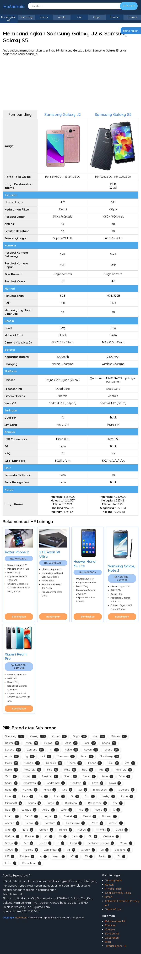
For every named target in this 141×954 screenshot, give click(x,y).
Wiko (66, 809)
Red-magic (75, 823)
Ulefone (11, 836)
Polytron (78, 783)
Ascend (11, 823)
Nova (114, 783)
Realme (114, 17)
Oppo (97, 17)
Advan (90, 749)
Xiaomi (44, 17)
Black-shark (102, 789)
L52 (9, 856)
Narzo (29, 776)
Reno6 (83, 829)
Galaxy (37, 736)
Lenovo (12, 749)
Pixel (113, 763)
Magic (100, 809)
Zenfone (35, 749)
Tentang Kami (113, 880)
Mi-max (102, 829)
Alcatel (115, 823)
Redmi (11, 743)
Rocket (31, 836)
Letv (77, 836)
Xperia (108, 743)
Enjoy (75, 843)
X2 (48, 836)
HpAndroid (14, 6)
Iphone (111, 749)
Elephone (122, 849)
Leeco (44, 843)
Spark (10, 783)
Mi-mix (125, 843)
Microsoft (13, 803)
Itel (82, 789)
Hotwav (29, 789)
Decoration (112, 937)
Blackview (73, 803)
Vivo (79, 17)
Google (31, 763)
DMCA (108, 897)
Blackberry (109, 756)
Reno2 (31, 823)
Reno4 (89, 816)
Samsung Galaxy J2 (62, 114)
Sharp (70, 776)
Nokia (71, 749)
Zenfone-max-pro (100, 843)
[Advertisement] (70, 83)
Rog (87, 769)
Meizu (11, 763)
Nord (27, 829)
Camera (110, 929)
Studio (10, 843)
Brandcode (97, 803)
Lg (29, 756)
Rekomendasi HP (115, 921)
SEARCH (129, 6)
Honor (94, 763)
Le (104, 849)
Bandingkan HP (8, 18)
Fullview (26, 856)
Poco (86, 756)
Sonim (104, 856)
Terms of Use (113, 909)
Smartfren (32, 783)
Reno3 (65, 829)
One (66, 789)
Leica (10, 863)
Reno (10, 789)
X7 (74, 856)
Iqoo (27, 796)
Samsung (26, 17)
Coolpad (126, 789)
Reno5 (31, 816)
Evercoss (65, 756)
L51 (120, 856)
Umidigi (107, 796)
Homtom (52, 823)
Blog (108, 941)
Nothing (109, 816)
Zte (129, 763)
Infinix (31, 743)
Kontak (109, 884)
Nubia (11, 769)
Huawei (51, 743)
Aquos (34, 803)
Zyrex (121, 829)
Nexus (58, 856)
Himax (49, 789)
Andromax (55, 783)
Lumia (52, 803)
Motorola (32, 769)
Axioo (47, 809)
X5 (70, 849)
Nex (117, 803)
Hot (45, 756)
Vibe (124, 776)
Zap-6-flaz (52, 849)
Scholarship (112, 933)
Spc (89, 796)
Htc (103, 769)
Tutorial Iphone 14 (115, 945)
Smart (88, 776)
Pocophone (31, 863)
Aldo (10, 829)
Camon (45, 829)
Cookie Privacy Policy (118, 892)
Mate (69, 769)
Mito (82, 809)
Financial (110, 925)
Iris (43, 796)
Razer (96, 823)
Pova (107, 776)
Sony (89, 743)
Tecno (74, 763)
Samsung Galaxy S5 (113, 114)
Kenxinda (110, 836)
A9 (61, 836)
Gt (74, 796)
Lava (97, 783)
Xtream (87, 849)
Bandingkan (130, 31)
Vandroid (123, 769)
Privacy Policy (113, 888)
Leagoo (28, 809)
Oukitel (69, 816)
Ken (28, 843)
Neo (9, 809)
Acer (59, 796)
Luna (10, 796)
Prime (126, 796)
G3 (87, 856)
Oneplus (53, 763)
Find (52, 769)
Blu (92, 836)
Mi (54, 749)
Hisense (30, 849)
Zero (10, 776)
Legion (50, 816)
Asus (70, 743)
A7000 (11, 849)
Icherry (11, 816)
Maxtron (49, 776)
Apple (61, 17)
